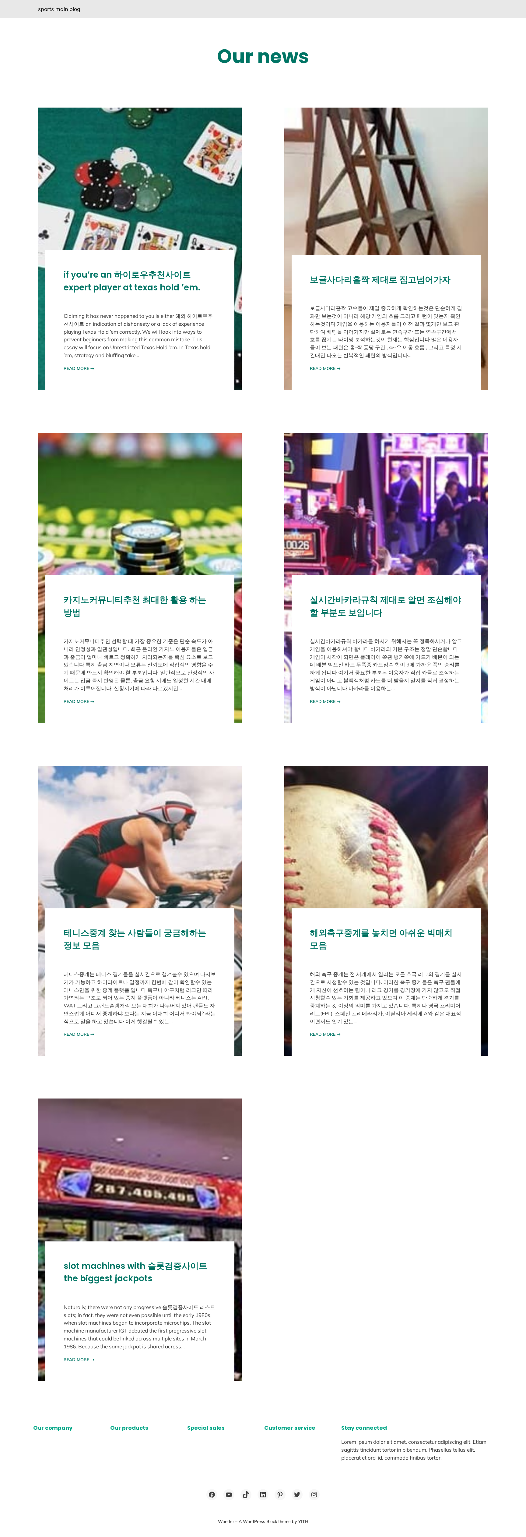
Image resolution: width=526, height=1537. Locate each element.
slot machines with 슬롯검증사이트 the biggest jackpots (135, 1272)
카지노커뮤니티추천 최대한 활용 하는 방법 (135, 606)
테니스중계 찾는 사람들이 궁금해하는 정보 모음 (135, 939)
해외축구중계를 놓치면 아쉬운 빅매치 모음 (381, 939)
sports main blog (59, 8)
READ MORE (79, 368)
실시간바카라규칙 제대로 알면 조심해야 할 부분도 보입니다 (385, 606)
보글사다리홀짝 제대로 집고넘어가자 (380, 280)
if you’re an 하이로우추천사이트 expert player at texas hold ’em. (132, 281)
